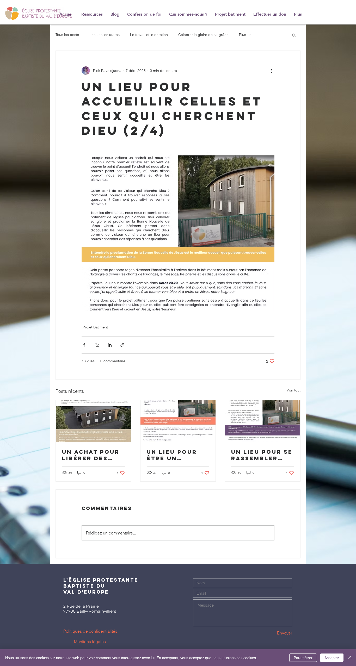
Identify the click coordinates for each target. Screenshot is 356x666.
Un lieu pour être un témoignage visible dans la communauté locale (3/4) (177, 455)
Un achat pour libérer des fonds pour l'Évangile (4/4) (91, 455)
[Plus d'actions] (271, 70)
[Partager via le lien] (122, 345)
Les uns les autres (104, 34)
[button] (293, 35)
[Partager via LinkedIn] (109, 345)
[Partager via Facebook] (84, 345)
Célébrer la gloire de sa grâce (203, 34)
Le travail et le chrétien (149, 34)
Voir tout (293, 390)
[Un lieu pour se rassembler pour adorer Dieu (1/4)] (262, 421)
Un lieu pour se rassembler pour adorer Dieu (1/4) (262, 455)
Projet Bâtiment (95, 327)
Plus (242, 34)
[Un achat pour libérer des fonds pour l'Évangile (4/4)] (93, 421)
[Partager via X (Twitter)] (96, 345)
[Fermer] (350, 657)
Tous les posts (67, 34)
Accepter (331, 657)
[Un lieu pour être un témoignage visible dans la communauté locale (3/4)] (178, 421)
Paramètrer (303, 657)
